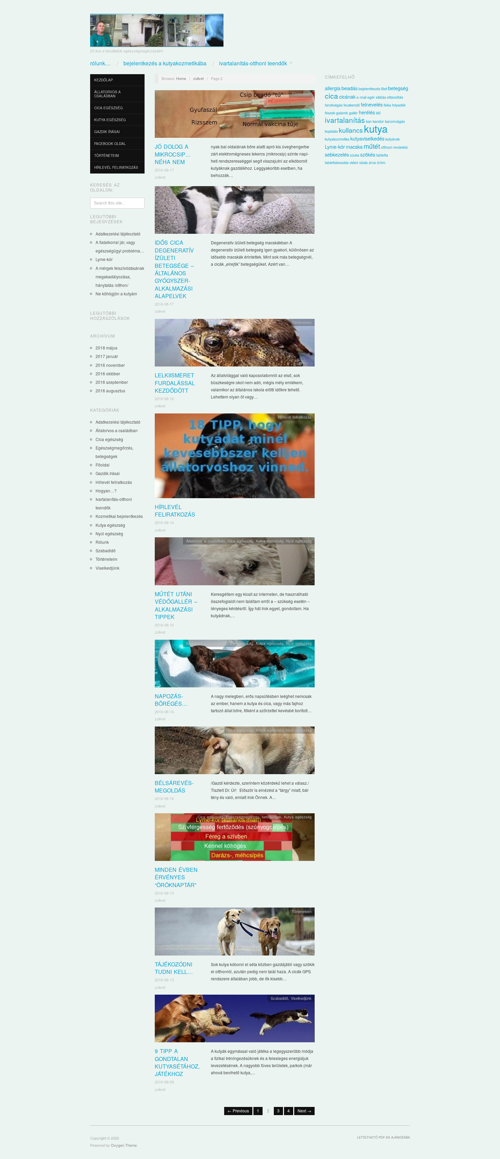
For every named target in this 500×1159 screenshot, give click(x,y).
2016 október (108, 373)
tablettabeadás (337, 162)
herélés (367, 112)
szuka (354, 155)
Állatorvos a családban (107, 93)
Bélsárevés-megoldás (174, 786)
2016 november (110, 365)
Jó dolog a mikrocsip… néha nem (173, 154)
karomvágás (395, 121)
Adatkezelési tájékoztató (118, 233)
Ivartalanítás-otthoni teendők (253, 63)
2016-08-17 (164, 170)
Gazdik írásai (107, 131)
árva (372, 162)
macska (354, 146)
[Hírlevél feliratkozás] (235, 457)
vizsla (363, 162)
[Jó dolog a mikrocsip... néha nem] (235, 116)
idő (378, 112)
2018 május (106, 347)
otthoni (386, 147)
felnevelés (372, 104)
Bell (384, 88)
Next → (304, 1110)
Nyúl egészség (109, 533)
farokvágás (334, 105)
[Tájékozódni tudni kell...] (235, 933)
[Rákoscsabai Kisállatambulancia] (156, 28)
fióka (387, 105)
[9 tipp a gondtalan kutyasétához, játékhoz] (235, 1020)
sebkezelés (337, 154)
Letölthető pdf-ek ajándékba (383, 1137)
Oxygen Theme (124, 1145)
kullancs (351, 130)
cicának (347, 96)
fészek (330, 112)
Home (181, 78)
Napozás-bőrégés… (171, 699)
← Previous (238, 1110)
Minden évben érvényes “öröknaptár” (176, 877)
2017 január (107, 356)
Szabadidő (106, 550)
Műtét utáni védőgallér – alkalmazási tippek (176, 605)
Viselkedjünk (107, 568)
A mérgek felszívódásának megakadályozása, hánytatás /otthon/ (120, 276)
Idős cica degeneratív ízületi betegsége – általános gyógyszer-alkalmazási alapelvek (174, 269)
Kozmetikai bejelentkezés (119, 516)
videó (354, 162)
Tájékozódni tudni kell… (174, 968)
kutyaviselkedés (367, 138)
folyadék (398, 105)
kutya (375, 128)
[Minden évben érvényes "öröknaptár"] (235, 839)
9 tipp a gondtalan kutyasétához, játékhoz (177, 1062)
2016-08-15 (164, 893)
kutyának (392, 139)
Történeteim (106, 155)
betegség (398, 88)
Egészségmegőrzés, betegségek (253, 816)
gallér (353, 112)
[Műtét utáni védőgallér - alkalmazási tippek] (235, 563)
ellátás (381, 97)
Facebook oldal (110, 143)
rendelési (400, 147)
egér (371, 97)
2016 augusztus (110, 390)
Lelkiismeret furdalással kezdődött (175, 382)
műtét (372, 146)
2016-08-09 (164, 1081)
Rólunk (102, 542)
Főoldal (103, 465)
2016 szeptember (112, 382)
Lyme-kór (104, 259)
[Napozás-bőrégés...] (235, 665)
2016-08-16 (164, 398)
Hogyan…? (106, 490)
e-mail (361, 97)
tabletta (382, 155)
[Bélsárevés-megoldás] (235, 752)
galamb (342, 112)
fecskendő (352, 105)
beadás (349, 88)
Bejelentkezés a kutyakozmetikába (164, 63)
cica (331, 96)
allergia (332, 88)
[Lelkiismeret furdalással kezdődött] (235, 344)
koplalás (331, 131)
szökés (367, 154)
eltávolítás (395, 97)
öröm (381, 162)
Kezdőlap (103, 80)
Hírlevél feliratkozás (116, 167)
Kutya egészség (110, 119)
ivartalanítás (345, 120)
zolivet (198, 78)
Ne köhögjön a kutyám (116, 293)
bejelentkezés (369, 88)
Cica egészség (108, 107)
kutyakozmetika (337, 139)
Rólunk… (100, 63)
